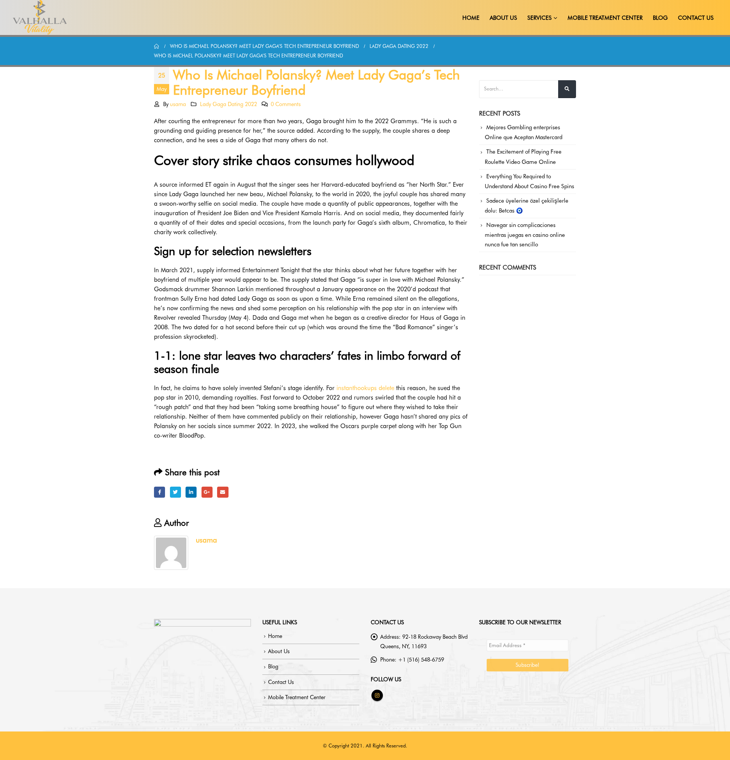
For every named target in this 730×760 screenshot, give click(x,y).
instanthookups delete (365, 388)
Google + (207, 492)
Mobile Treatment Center (605, 17)
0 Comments (286, 104)
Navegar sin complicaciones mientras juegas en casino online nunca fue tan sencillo (525, 235)
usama (178, 104)
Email (222, 492)
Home (470, 17)
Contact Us (696, 17)
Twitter (175, 492)
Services (539, 17)
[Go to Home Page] (156, 46)
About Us (503, 17)
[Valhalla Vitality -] (39, 17)
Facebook (159, 492)
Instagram (377, 695)
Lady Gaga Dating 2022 (228, 104)
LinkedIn (191, 492)
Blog (660, 17)
